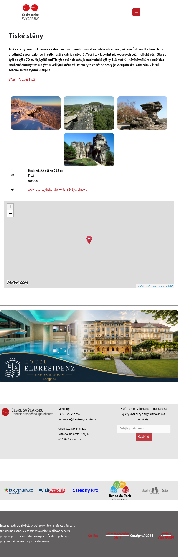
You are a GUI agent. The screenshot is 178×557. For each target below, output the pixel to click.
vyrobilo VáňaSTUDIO (166, 535)
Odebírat (143, 436)
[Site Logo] (30, 12)
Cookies (93, 535)
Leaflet (140, 286)
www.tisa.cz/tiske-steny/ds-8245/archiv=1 (57, 189)
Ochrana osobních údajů (117, 535)
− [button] (10, 213)
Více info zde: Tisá (22, 79)
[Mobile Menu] (136, 12)
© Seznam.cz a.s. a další (159, 286)
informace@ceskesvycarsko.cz (77, 419)
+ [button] (10, 207)
